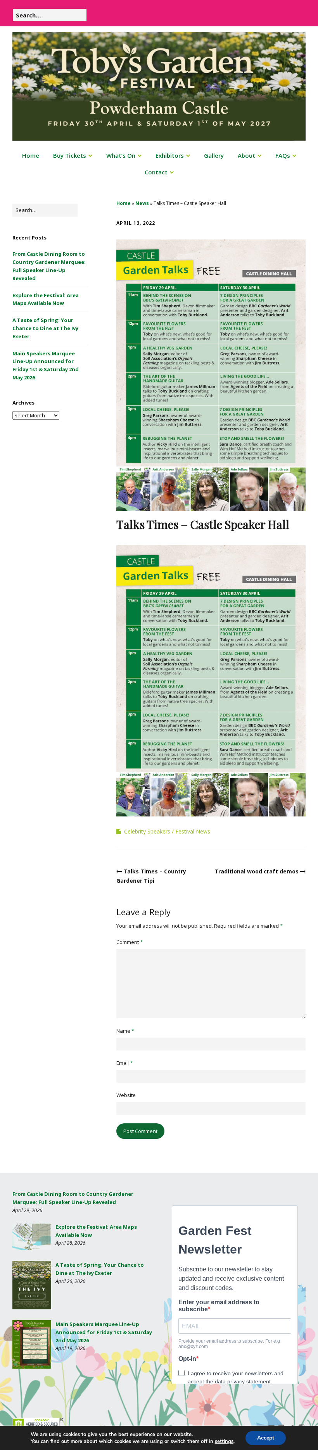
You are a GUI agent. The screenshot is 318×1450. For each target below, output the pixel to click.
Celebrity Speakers (147, 831)
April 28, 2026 (70, 1242)
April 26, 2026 (70, 1281)
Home (30, 155)
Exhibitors (170, 155)
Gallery (214, 155)
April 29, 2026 (27, 1210)
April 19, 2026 (70, 1348)
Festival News (192, 831)
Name (125, 1030)
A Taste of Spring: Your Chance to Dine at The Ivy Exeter (45, 328)
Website (126, 1095)
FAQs (282, 155)
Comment (129, 942)
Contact (156, 172)
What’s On (120, 155)
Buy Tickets (69, 155)
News (142, 203)
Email (124, 1062)
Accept (265, 1437)
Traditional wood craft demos (256, 871)
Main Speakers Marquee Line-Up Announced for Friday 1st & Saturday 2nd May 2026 (103, 1332)
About (246, 155)
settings (224, 1441)
